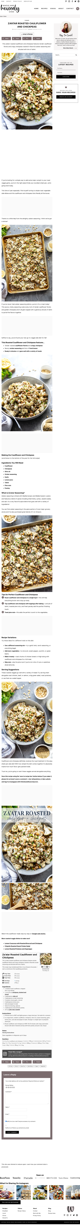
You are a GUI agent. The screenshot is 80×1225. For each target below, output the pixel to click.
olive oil (15, 996)
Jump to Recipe (27, 34)
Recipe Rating (9, 1085)
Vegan (36, 1066)
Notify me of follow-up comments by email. (17, 1128)
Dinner (27, 20)
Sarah (15, 29)
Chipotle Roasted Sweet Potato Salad (17, 946)
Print (44, 967)
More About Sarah (68, 48)
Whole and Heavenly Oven (10, 9)
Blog (49, 1211)
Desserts (5, 1218)
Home (2, 1)
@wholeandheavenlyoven (20, 1055)
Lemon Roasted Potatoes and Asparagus (18, 949)
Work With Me (28, 1)
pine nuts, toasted (14, 1009)
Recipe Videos (22, 1211)
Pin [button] (49, 967)
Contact (8, 1)
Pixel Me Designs (74, 1222)
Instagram (13, 782)
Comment (8, 1091)
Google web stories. (39, 934)
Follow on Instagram (10, 1202)
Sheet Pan (22, 1066)
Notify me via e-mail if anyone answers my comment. (21, 1121)
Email (7, 1114)
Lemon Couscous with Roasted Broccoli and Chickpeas (23, 943)
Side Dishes (30, 1066)
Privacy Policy (17, 1)
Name (7, 1107)
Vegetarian (43, 1066)
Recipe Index (51, 1213)
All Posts (10, 1066)
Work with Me (37, 1213)
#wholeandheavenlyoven (42, 1055)
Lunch (4, 1213)
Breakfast (5, 1211)
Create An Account (65, 96)
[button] (43, 968)
